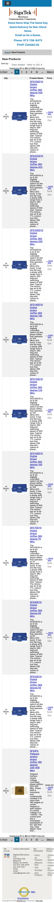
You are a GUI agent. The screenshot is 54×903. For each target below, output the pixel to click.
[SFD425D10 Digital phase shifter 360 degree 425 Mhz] (19, 191)
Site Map (38, 870)
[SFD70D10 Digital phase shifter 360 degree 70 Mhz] (19, 562)
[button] (49, 888)
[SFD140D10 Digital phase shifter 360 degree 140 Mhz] (19, 339)
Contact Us (32, 44)
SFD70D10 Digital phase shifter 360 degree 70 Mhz (36, 534)
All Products (38, 859)
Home (7, 52)
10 (37, 72)
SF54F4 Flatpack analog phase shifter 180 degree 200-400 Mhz (36, 760)
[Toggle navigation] (8, 3)
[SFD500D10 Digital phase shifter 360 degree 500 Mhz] (19, 116)
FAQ (36, 867)
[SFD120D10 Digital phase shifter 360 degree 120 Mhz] (19, 414)
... (12, 72)
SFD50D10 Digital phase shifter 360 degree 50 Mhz (36, 683)
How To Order (51, 874)
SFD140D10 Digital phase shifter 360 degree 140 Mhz (36, 311)
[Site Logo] (27, 14)
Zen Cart (39, 901)
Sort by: (5, 63)
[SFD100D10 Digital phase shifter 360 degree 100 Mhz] (19, 488)
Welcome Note (38, 863)
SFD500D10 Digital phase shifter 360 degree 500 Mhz (36, 88)
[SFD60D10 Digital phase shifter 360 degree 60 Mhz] (19, 637)
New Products (38, 874)
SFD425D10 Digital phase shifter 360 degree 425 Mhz (36, 162)
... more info (49, 113)
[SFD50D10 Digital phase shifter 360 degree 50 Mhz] (19, 711)
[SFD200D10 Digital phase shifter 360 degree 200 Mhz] (19, 265)
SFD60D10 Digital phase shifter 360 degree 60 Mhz (36, 609)
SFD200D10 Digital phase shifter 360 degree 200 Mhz (36, 237)
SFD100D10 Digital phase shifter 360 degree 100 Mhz (36, 460)
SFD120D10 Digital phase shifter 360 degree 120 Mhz (36, 386)
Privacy (51, 862)
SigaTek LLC (21, 901)
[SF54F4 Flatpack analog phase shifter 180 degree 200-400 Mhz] (19, 790)
